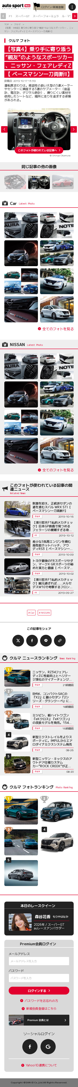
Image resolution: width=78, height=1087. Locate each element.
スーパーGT (22, 16)
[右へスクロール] (74, 16)
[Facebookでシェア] (32, 641)
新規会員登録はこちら (41, 1008)
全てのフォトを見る (58, 329)
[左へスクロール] (3, 16)
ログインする (37, 990)
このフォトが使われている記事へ (37, 150)
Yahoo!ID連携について (41, 1065)
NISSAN (45, 612)
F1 (10, 16)
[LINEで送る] (46, 641)
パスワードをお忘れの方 (41, 1001)
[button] (73, 129)
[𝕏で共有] (18, 641)
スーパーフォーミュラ (46, 16)
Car (32, 612)
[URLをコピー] (60, 641)
